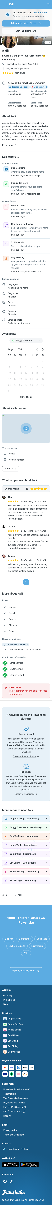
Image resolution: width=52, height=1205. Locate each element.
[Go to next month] (42, 349)
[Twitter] (11, 1181)
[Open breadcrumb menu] (11, 895)
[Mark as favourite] (48, 4)
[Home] (3, 895)
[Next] (32, 582)
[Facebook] (5, 1181)
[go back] (3, 4)
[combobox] (26, 340)
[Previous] (20, 582)
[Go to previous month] (37, 349)
